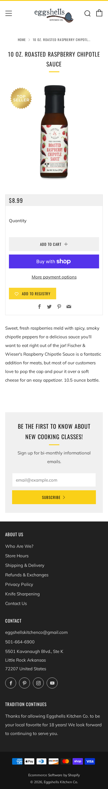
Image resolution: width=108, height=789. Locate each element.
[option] (54, 132)
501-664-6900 (20, 642)
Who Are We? (19, 546)
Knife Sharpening (22, 594)
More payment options (54, 277)
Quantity (17, 220)
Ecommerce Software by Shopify (54, 775)
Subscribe (51, 497)
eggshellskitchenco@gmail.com (36, 632)
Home (22, 39)
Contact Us (16, 603)
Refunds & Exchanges (26, 575)
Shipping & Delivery (24, 565)
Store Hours (17, 555)
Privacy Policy (19, 584)
